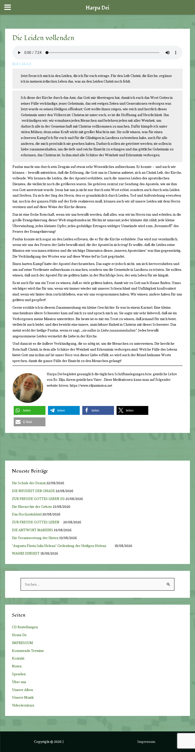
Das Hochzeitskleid (27, 514)
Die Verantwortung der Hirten (35, 538)
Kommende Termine (28, 651)
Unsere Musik (23, 697)
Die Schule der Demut (29, 483)
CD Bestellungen (25, 627)
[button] (29, 410)
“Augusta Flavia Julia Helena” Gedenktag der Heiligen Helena (63, 546)
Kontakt (18, 658)
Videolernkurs (23, 705)
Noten (17, 666)
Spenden (19, 674)
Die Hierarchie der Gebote (32, 507)
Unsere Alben (22, 690)
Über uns (19, 682)
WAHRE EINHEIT (26, 553)
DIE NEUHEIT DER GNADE (33, 491)
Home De (19, 635)
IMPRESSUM (22, 643)
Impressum (146, 742)
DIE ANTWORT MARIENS (32, 530)
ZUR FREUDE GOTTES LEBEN (37, 522)
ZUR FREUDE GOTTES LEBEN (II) (38, 499)
